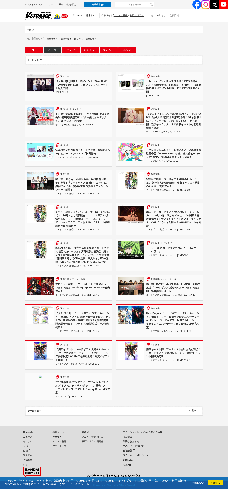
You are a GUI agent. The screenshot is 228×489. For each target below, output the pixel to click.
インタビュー (30, 441)
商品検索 (96, 4)
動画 (25, 450)
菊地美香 (65, 39)
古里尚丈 (51, 39)
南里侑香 (90, 39)
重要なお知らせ (131, 441)
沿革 (125, 465)
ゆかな (77, 39)
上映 (150, 15)
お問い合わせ (130, 460)
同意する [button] (216, 482)
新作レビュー (90, 50)
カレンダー (127, 50)
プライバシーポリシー (134, 455)
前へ (194, 410)
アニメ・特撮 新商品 (92, 436)
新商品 (85, 432)
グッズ (26, 464)
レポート (27, 446)
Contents (77, 15)
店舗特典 (27, 460)
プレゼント (108, 50)
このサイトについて (133, 446)
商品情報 (127, 436)
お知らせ (161, 15)
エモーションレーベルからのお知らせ (142, 432)
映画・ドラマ (137, 15)
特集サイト (92, 15)
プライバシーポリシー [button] (83, 484)
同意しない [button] (198, 482)
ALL (34, 50)
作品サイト (58, 436)
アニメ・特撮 (121, 15)
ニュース (71, 50)
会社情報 (174, 15)
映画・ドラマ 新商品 (92, 441)
